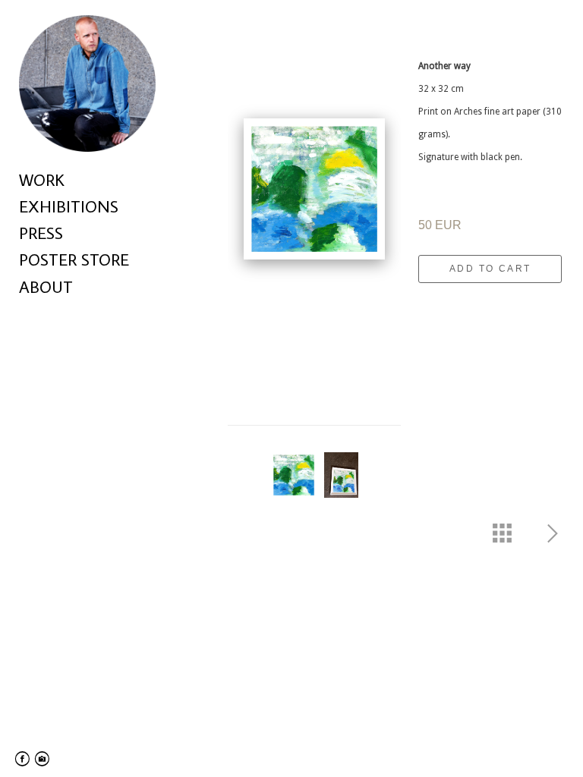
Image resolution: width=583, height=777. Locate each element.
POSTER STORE (74, 259)
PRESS (41, 233)
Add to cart (490, 268)
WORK (42, 179)
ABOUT (46, 286)
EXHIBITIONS (68, 206)
